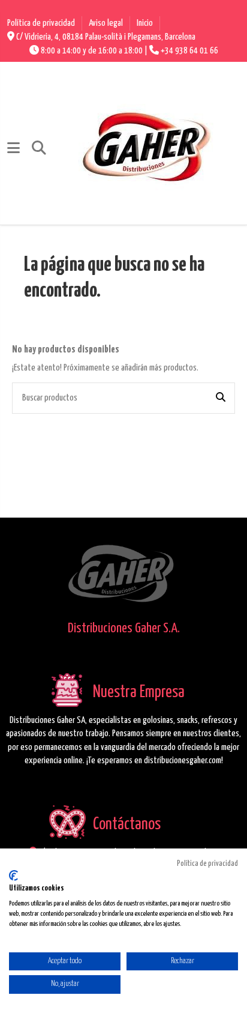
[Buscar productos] (220, 398)
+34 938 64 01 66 (189, 50)
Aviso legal (107, 23)
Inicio (145, 23)
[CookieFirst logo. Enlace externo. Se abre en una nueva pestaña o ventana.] (13, 875)
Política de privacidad (42, 23)
